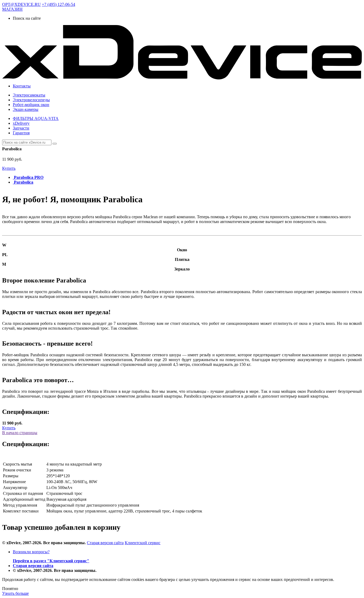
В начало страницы (19, 432)
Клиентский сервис (142, 542)
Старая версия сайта (105, 542)
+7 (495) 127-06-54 (58, 4)
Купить (8, 168)
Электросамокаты (29, 95)
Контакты (22, 86)
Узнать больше (15, 593)
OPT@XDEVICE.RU (21, 4)
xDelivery (21, 123)
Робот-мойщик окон (31, 104)
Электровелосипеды (31, 100)
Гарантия (21, 133)
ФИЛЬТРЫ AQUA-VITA (36, 118)
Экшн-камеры (25, 109)
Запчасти (21, 128)
